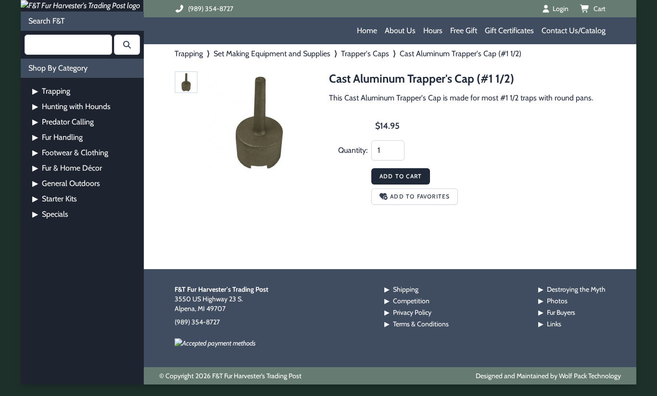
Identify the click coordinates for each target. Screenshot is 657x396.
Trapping (51, 91)
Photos (557, 301)
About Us (400, 30)
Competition (411, 301)
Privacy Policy (412, 312)
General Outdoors (66, 183)
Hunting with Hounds (71, 106)
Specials (50, 214)
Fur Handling (57, 137)
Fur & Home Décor (67, 168)
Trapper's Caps (365, 53)
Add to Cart (400, 176)
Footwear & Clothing (70, 152)
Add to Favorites (420, 196)
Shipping (405, 289)
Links (554, 324)
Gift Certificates (509, 30)
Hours (432, 30)
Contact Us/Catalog (574, 30)
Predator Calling (63, 121)
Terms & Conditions (421, 324)
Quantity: (352, 150)
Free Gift (463, 30)
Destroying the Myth (576, 289)
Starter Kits (54, 198)
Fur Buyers (561, 312)
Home (367, 30)
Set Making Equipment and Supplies (272, 53)
